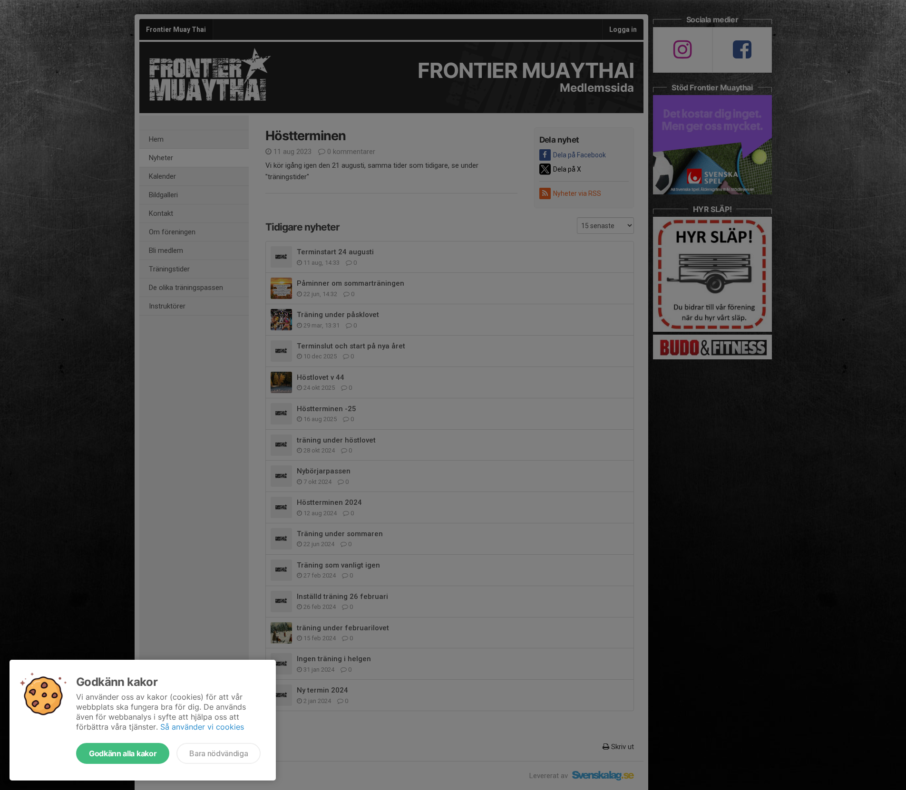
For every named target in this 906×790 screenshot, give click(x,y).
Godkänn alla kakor (122, 753)
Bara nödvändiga (218, 753)
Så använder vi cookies (202, 727)
